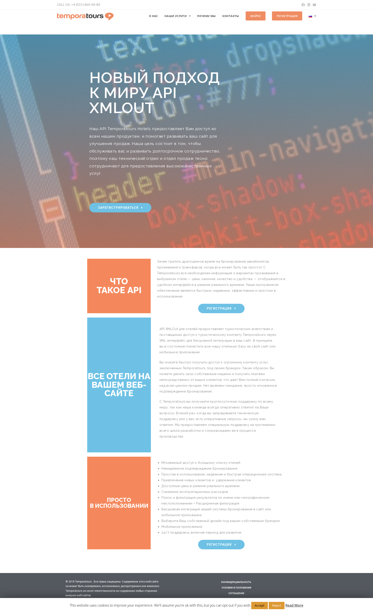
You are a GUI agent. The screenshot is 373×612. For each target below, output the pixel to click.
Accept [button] (259, 605)
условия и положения (236, 587)
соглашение (236, 593)
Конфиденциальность (236, 582)
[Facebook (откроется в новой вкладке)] (303, 5)
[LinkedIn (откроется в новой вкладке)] (308, 5)
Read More (294, 605)
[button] (120, 207)
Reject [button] (276, 605)
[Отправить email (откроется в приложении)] (313, 5)
